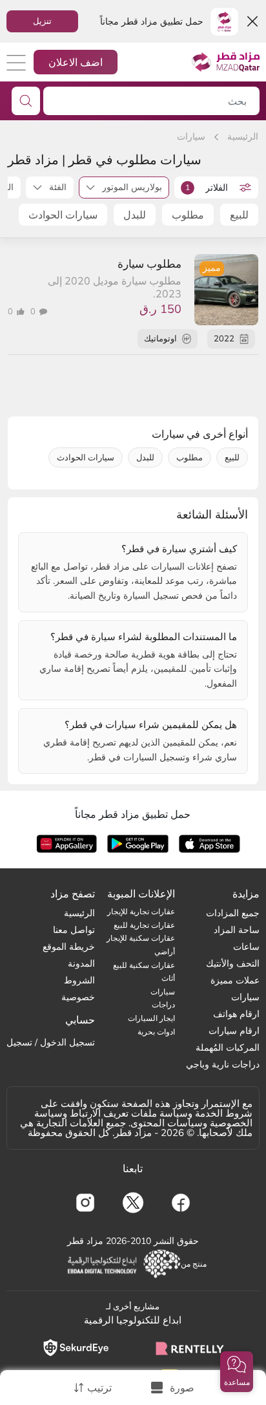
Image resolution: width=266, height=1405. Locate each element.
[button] (236, 1371)
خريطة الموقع (69, 946)
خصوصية (78, 997)
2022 (224, 338)
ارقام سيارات (234, 1030)
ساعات (246, 946)
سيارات (191, 136)
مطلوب (188, 214)
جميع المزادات (233, 913)
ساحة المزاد (237, 930)
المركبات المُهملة (228, 1047)
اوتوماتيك (160, 338)
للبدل (134, 214)
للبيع (239, 214)
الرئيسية (242, 136)
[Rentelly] (190, 1347)
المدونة (81, 963)
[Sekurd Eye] (76, 1348)
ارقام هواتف (236, 1014)
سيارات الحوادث (62, 214)
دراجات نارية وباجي (223, 1064)
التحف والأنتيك (233, 963)
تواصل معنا (74, 930)
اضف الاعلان (75, 62)
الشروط (79, 980)
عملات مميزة (235, 980)
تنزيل (42, 21)
